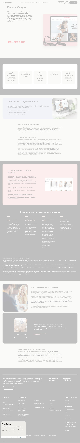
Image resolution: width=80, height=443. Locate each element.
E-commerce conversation (8, 410)
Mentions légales (27, 435)
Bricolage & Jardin (21, 405)
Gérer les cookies (52, 435)
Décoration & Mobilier (22, 408)
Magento (51, 405)
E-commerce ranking (7, 416)
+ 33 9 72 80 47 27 (69, 424)
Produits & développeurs (39, 407)
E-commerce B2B (21, 418)
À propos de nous (68, 418)
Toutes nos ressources (69, 409)
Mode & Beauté (21, 403)
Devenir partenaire (69, 403)
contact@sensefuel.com (70, 426)
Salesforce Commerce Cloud (55, 410)
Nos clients (67, 400)
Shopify (51, 403)
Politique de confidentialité (39, 435)
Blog (66, 412)
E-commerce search (7, 408)
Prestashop (51, 408)
